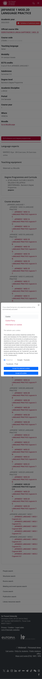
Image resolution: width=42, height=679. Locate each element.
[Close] (38, 305)
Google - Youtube (23, 360)
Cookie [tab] (7, 317)
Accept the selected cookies (21, 368)
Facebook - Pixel (12, 364)
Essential (9, 360)
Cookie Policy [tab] (10, 321)
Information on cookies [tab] (13, 325)
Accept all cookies (21, 373)
